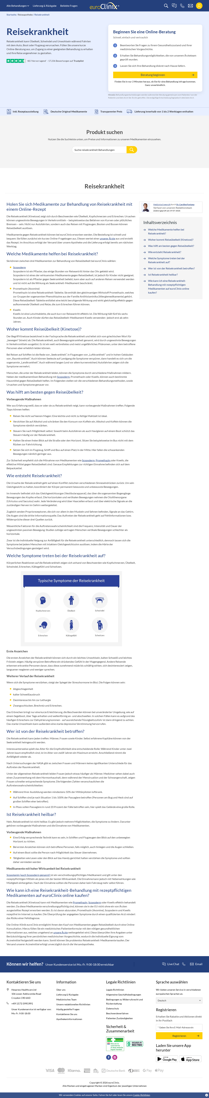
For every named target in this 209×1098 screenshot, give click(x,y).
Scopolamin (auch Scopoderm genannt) (29, 874)
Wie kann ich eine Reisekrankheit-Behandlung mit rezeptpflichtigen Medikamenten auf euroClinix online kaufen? (168, 286)
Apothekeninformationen (69, 1019)
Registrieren (179, 1035)
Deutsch (162, 1000)
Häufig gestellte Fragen (68, 1009)
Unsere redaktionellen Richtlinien (73, 1004)
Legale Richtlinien (115, 989)
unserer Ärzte (107, 238)
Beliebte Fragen (68, 5)
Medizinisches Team (66, 999)
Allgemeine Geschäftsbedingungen (123, 994)
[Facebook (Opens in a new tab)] (108, 1057)
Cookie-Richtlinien (141, 1095)
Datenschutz (112, 1008)
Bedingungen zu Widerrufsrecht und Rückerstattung (124, 1001)
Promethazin (103, 460)
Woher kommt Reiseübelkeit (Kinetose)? (170, 239)
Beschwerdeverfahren (117, 1013)
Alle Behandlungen (17, 5)
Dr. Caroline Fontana (185, 204)
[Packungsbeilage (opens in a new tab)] (167, 1059)
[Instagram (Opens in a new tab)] (114, 1057)
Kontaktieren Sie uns (66, 1014)
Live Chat (173, 964)
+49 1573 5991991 (22, 1003)
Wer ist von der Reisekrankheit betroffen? (171, 268)
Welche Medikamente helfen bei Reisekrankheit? (166, 231)
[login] (199, 6)
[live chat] (174, 6)
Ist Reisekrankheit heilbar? (163, 274)
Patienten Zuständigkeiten (119, 1018)
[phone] (182, 5)
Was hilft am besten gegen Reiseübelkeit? (171, 245)
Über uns (60, 989)
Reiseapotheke (25, 14)
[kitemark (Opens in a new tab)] (115, 1044)
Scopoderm (19, 267)
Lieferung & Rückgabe (44, 5)
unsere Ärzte (60, 932)
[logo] (104, 5)
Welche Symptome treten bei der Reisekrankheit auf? (166, 260)
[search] (166, 6)
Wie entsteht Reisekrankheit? (164, 252)
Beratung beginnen (153, 75)
